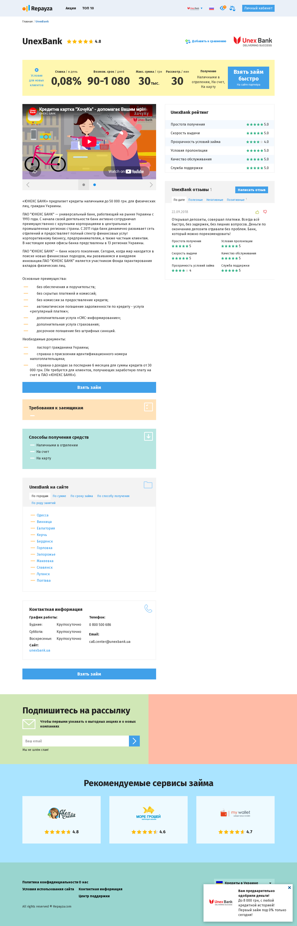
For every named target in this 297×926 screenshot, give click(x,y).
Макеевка (45, 561)
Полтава (44, 580)
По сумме (59, 496)
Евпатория (46, 528)
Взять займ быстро (249, 77)
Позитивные (237, 200)
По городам (40, 496)
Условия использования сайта (48, 889)
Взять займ (89, 387)
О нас (83, 882)
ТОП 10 (88, 8)
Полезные (195, 200)
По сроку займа (81, 496)
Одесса (42, 515)
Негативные (214, 200)
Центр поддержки (94, 896)
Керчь (42, 535)
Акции (71, 8)
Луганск (43, 574)
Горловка (44, 548)
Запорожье (46, 554)
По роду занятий (43, 503)
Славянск (45, 567)
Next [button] (151, 184)
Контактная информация (100, 889)
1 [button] (83, 184)
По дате (179, 200)
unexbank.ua (39, 650)
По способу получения (113, 496)
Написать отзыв (251, 190)
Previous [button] (27, 184)
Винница (44, 522)
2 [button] (94, 184)
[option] (89, 141)
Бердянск (45, 541)
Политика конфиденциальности (50, 882)
